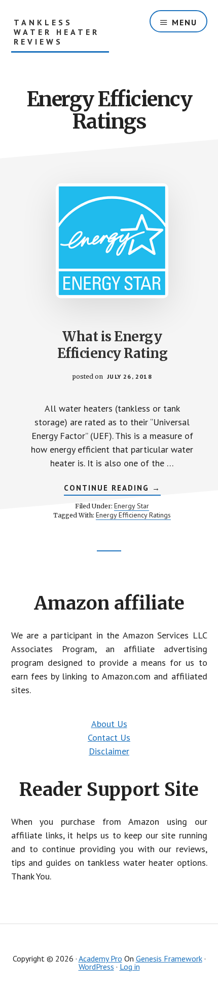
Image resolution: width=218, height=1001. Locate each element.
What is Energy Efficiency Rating (112, 345)
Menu (184, 22)
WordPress (96, 967)
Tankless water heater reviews (56, 32)
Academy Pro (100, 958)
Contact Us (109, 737)
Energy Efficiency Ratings (133, 514)
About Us (109, 724)
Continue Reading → (112, 489)
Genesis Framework (169, 958)
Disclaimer (109, 751)
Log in (130, 967)
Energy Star (131, 505)
